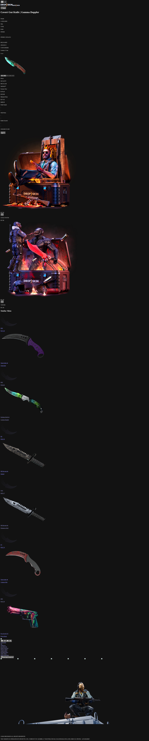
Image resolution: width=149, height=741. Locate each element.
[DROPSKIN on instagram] (2, 641)
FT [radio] (7, 75)
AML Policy (4, 653)
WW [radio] (10, 75)
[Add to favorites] (2, 214)
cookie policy (4, 651)
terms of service (4, 648)
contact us (3, 645)
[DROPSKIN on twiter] (10, 641)
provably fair (4, 646)
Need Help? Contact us (8, 657)
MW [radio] (5, 75)
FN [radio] (2, 75)
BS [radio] (13, 75)
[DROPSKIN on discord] (7, 641)
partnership (3, 642)
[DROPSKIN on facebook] (4, 641)
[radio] (2, 2)
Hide (2, 133)
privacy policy (4, 649)
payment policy (4, 652)
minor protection (5, 655)
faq (1, 644)
